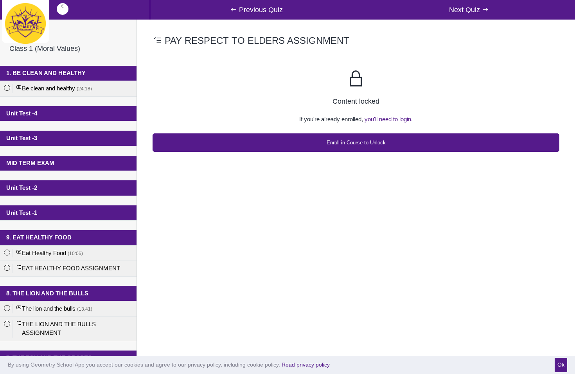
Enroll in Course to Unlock (356, 143)
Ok (560, 364)
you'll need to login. (389, 119)
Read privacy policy (306, 364)
